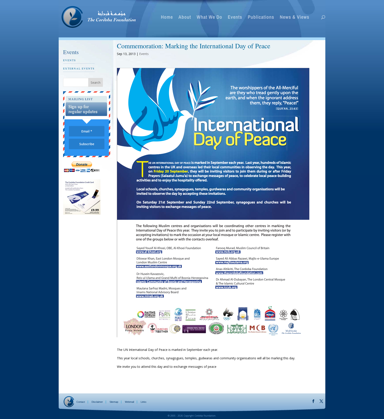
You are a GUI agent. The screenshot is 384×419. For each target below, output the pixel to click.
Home (167, 17)
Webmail (129, 402)
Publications (261, 17)
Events (235, 17)
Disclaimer (97, 402)
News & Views (294, 17)
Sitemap (114, 402)
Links (143, 402)
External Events (79, 68)
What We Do (209, 17)
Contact (80, 402)
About (184, 17)
